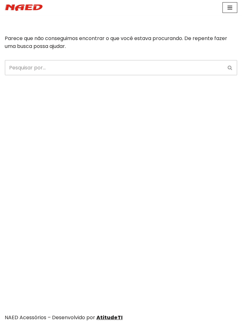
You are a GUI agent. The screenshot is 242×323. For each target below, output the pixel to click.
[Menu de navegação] (229, 7)
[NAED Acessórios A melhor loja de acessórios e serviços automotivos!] (24, 7)
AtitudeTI (109, 317)
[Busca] (230, 67)
